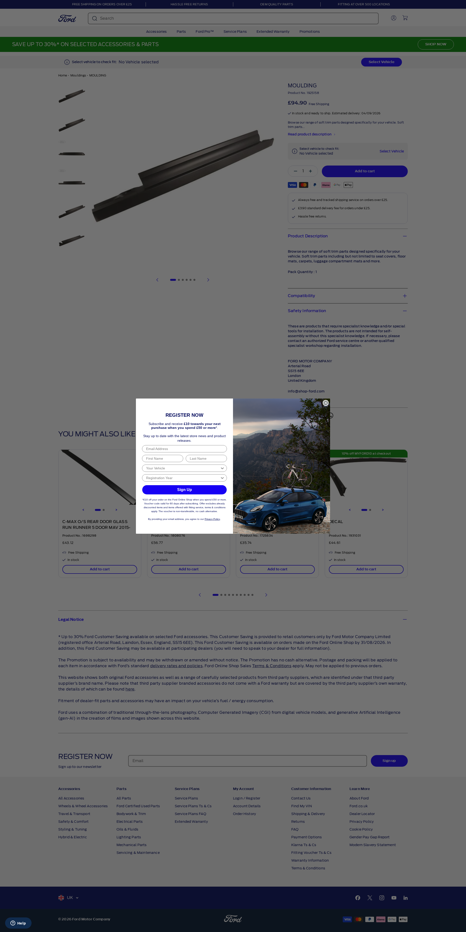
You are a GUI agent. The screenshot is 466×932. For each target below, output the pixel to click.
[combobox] (183, 468)
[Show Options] (222, 468)
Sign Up (184, 490)
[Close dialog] (325, 402)
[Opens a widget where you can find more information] (18, 923)
